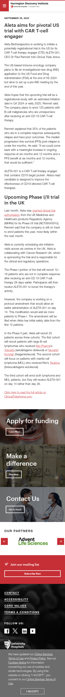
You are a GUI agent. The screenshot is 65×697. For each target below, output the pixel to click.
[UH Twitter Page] (15, 632)
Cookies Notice (17, 662)
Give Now (13, 474)
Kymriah (9, 354)
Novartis (53, 350)
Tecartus (55, 362)
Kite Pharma (43, 345)
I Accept (32, 691)
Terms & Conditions (22, 612)
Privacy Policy (38, 658)
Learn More (14, 431)
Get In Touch (15, 509)
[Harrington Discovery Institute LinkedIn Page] (24, 632)
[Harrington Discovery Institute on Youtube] (32, 632)
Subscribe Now (32, 573)
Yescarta (9, 350)
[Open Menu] (4, 6)
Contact (11, 593)
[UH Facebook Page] (6, 632)
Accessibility (16, 599)
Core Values (15, 606)
